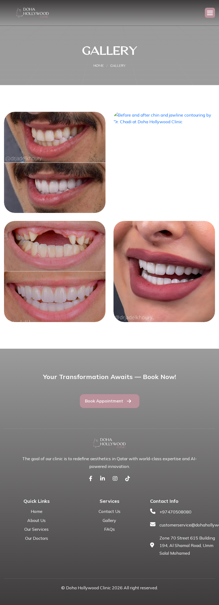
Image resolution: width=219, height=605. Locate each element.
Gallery (109, 520)
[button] (210, 13)
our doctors (36, 538)
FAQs (109, 529)
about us (36, 520)
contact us (109, 511)
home (98, 65)
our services (36, 529)
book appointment (104, 401)
